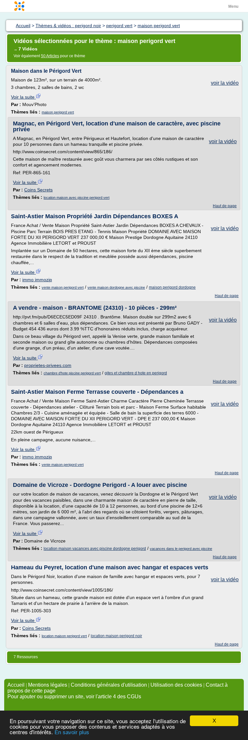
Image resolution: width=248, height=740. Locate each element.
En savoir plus (72, 732)
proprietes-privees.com (47, 365)
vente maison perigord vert (63, 287)
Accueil (16, 685)
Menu (233, 6)
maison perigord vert (58, 112)
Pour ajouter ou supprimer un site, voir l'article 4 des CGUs (74, 696)
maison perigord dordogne (172, 287)
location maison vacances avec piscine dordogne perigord (95, 548)
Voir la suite (23, 97)
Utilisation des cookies (176, 685)
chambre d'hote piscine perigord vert (72, 373)
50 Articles (50, 56)
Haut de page (225, 206)
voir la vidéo (225, 83)
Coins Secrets (38, 189)
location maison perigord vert (64, 636)
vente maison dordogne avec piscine (116, 287)
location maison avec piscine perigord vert (76, 197)
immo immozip (37, 279)
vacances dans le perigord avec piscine (181, 549)
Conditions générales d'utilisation (109, 685)
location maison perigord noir (116, 636)
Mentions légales (47, 685)
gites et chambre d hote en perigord (136, 373)
